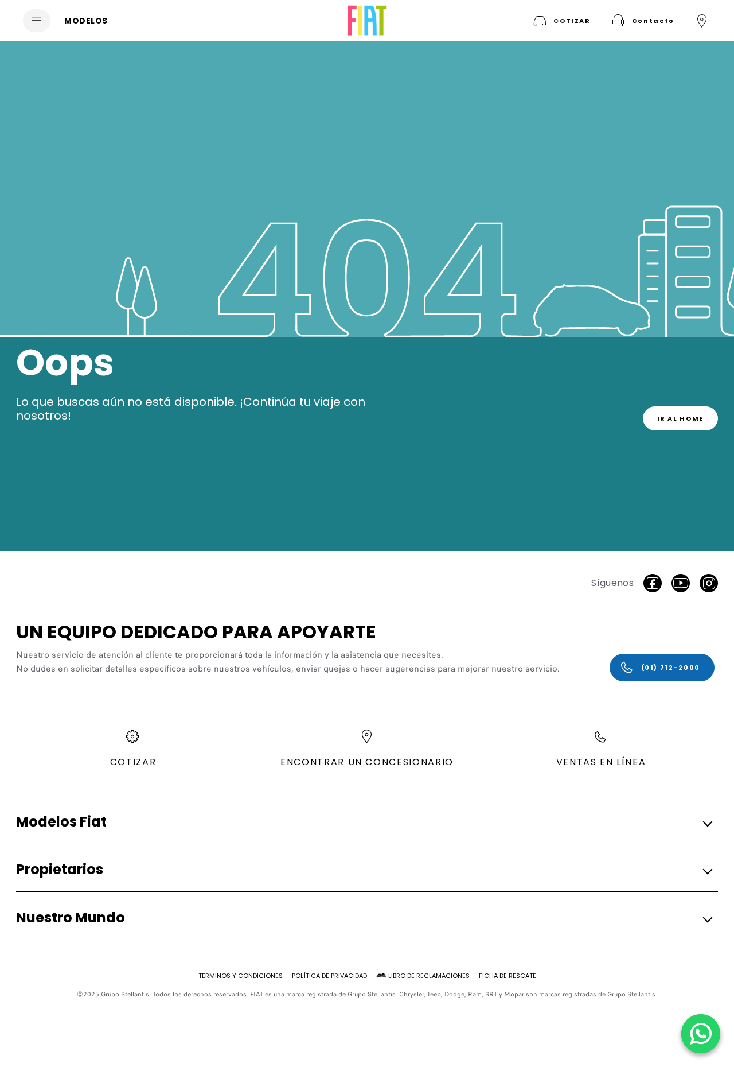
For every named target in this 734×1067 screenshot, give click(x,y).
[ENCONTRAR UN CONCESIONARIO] (702, 20)
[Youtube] (680, 583)
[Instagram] (709, 583)
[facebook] (652, 583)
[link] (681, 418)
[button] (641, 20)
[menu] (37, 21)
